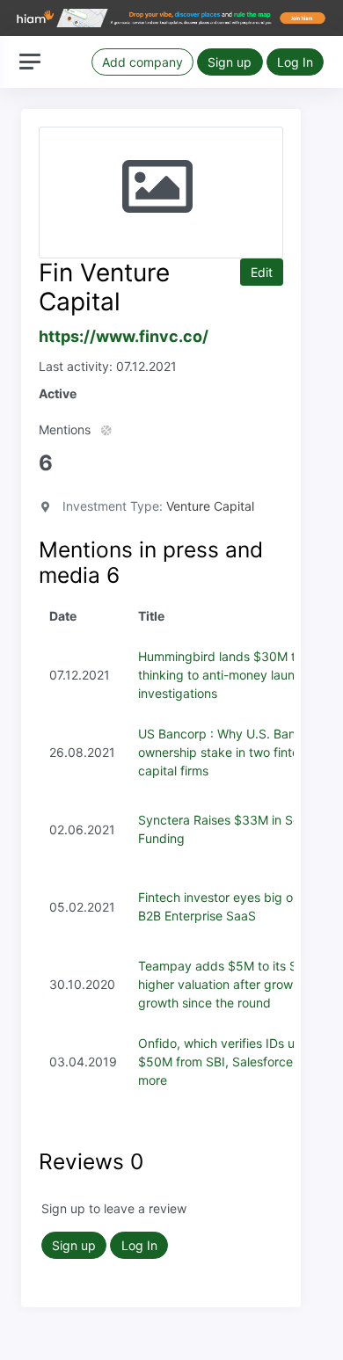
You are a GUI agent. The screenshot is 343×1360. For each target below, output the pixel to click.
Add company (142, 62)
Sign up (230, 62)
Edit (262, 272)
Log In (295, 62)
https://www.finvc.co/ (123, 336)
